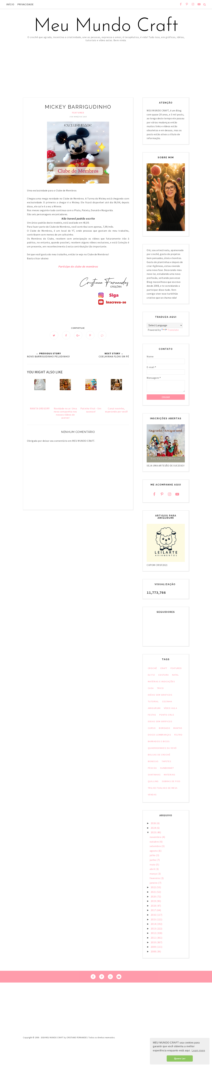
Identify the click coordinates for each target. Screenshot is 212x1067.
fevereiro (155, 878)
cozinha (167, 701)
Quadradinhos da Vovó (162, 748)
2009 (154, 946)
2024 (154, 827)
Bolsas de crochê (159, 754)
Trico (160, 688)
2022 (154, 887)
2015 (154, 919)
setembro (155, 846)
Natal (175, 674)
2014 (154, 923)
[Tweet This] (54, 335)
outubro (154, 841)
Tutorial (153, 701)
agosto (154, 850)
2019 (154, 901)
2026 (154, 823)
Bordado (164, 728)
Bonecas (153, 761)
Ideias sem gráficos (160, 721)
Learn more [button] (198, 1050)
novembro (156, 837)
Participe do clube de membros (78, 266)
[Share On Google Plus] (78, 335)
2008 (154, 951)
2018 (154, 905)
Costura (163, 674)
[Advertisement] (106, 65)
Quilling (153, 781)
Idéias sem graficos (160, 694)
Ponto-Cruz (166, 714)
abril (153, 869)
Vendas (152, 794)
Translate (173, 329)
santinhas (154, 774)
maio (153, 864)
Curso (152, 728)
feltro (178, 734)
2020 (154, 896)
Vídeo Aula (170, 708)
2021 (154, 891)
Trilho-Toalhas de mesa (163, 788)
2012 (154, 933)
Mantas (177, 728)
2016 (154, 914)
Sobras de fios (171, 781)
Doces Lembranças (159, 734)
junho (153, 859)
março (154, 873)
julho (153, 855)
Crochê (152, 668)
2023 (154, 832)
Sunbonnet (167, 768)
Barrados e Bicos (159, 741)
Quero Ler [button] (179, 1058)
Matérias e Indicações (161, 681)
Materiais (169, 774)
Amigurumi (154, 708)
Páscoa (152, 768)
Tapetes (166, 761)
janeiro (154, 882)
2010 (154, 942)
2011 (154, 937)
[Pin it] (90, 335)
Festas (152, 714)
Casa (151, 688)
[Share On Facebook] (66, 335)
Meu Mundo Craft (106, 26)
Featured (78, 112)
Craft (163, 668)
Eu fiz (151, 674)
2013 (154, 928)
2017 (154, 910)
